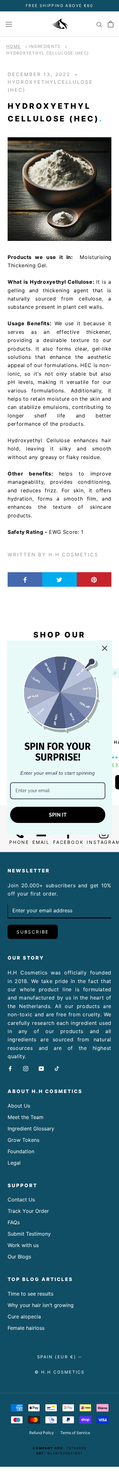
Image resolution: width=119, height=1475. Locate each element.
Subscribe (33, 932)
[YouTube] (41, 1068)
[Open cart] (110, 24)
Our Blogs (19, 1256)
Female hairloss (26, 1328)
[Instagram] (25, 1068)
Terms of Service (75, 1432)
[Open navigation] (9, 24)
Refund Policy (41, 1432)
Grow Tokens (23, 1140)
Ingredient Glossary (31, 1128)
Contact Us (21, 1199)
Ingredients (44, 46)
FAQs (14, 1222)
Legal (14, 1163)
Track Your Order (28, 1211)
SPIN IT (58, 815)
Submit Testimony (29, 1234)
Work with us (23, 1245)
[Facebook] (10, 1068)
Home (13, 46)
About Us (19, 1106)
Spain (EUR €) (56, 1356)
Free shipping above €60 (59, 5)
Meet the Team (25, 1117)
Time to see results (30, 1294)
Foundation (21, 1151)
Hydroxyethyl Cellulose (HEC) (47, 52)
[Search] (99, 24)
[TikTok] (56, 1068)
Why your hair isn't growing (41, 1305)
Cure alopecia (24, 1316)
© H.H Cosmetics (60, 1372)
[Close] (104, 648)
